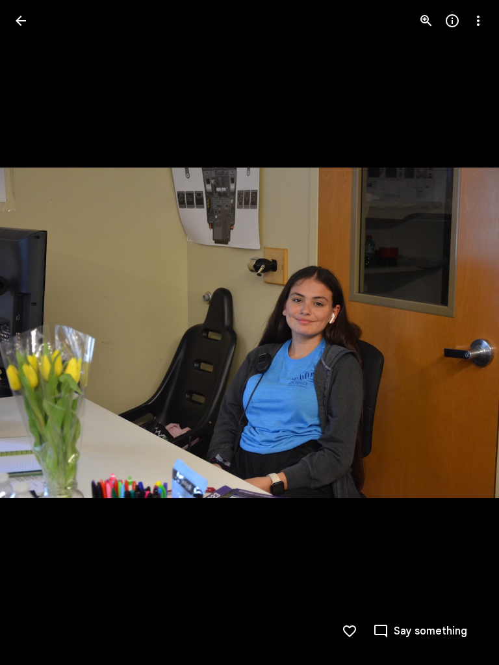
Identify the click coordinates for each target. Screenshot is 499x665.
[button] (36, 332)
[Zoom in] (426, 21)
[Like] (349, 631)
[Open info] (452, 21)
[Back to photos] (20, 20)
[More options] (478, 21)
